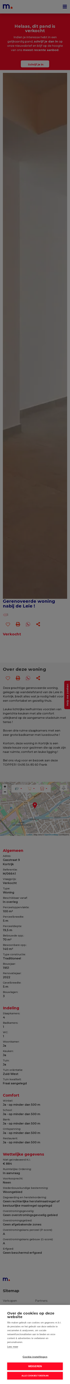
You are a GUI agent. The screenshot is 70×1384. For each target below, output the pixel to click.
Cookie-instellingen (35, 1357)
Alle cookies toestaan (35, 1376)
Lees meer (12, 1346)
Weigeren (35, 1366)
